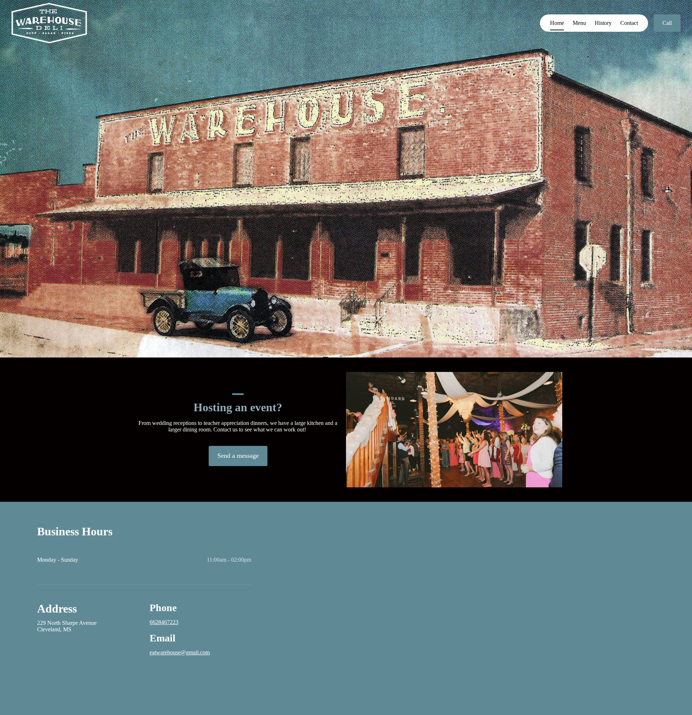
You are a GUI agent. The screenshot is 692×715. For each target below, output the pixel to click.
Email (163, 638)
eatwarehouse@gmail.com (180, 652)
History (603, 23)
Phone (163, 607)
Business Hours (74, 531)
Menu (579, 23)
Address (57, 608)
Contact (629, 23)
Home (557, 23)
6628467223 (164, 622)
